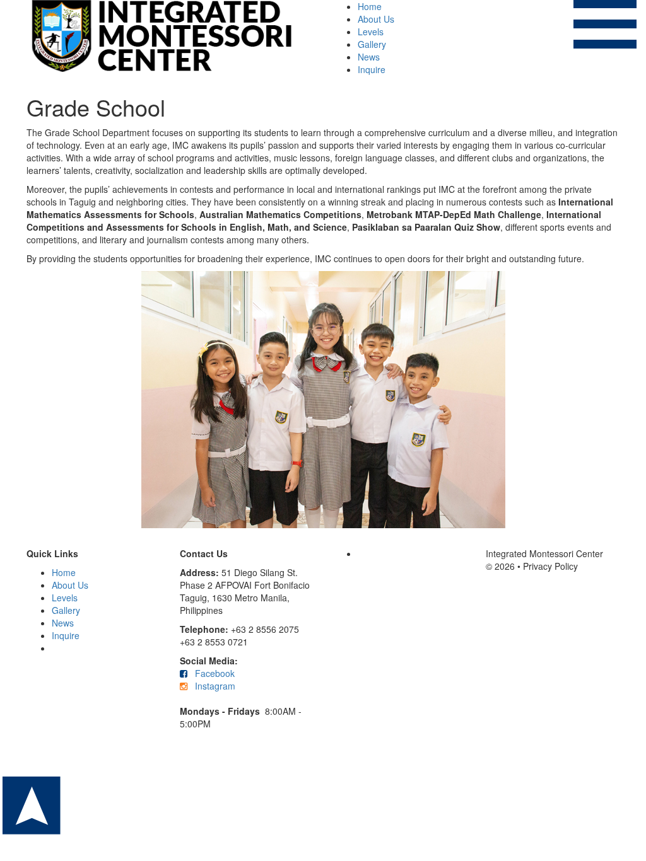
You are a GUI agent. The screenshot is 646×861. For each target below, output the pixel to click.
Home (370, 6)
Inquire (371, 69)
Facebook (213, 673)
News (369, 56)
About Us (376, 19)
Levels (371, 31)
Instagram (215, 685)
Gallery (372, 44)
